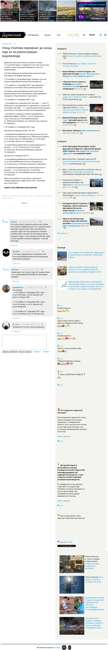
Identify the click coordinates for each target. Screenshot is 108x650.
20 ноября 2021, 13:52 (30, 269)
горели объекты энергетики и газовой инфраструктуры (75, 109)
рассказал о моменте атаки (72, 85)
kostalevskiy (18, 287)
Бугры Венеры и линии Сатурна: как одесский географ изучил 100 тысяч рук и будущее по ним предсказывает (94, 603)
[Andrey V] (5, 272)
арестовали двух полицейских (81, 172)
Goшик (14, 222)
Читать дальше (63, 436)
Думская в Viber (66, 542)
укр (84, 35)
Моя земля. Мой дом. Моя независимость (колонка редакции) (65, 18)
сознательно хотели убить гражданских (76, 224)
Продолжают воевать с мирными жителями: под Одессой (73, 182)
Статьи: (61, 247)
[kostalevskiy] (6, 292)
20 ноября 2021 (7, 44)
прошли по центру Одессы (73, 211)
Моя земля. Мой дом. (72, 130)
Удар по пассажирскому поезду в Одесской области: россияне (75, 221)
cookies (57, 647)
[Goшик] (5, 222)
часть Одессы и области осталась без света (79, 64)
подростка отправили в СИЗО (75, 97)
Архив (47, 35)
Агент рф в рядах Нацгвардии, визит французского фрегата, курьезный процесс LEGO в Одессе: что (82, 148)
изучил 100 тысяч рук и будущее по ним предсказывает (81, 75)
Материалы (33, 35)
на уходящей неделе (82, 153)
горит (65, 120)
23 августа (61, 141)
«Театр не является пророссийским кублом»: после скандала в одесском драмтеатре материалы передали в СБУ (84, 269)
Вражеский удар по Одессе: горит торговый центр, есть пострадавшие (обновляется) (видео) (47, 16)
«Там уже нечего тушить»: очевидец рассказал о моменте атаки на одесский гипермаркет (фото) (27, 16)
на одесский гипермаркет (75, 87)
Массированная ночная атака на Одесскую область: (76, 106)
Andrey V (15, 269)
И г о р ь (16, 324)
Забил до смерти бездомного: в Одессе (79, 94)
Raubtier (16, 251)
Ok (64, 647)
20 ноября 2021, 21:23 (34, 287)
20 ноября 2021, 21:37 (30, 324)
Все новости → (63, 233)
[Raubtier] (6, 256)
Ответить (14, 245)
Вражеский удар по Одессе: (75, 118)
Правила (37, 351)
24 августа (61, 49)
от (75, 164)
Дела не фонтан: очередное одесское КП (79, 159)
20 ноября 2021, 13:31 (31, 251)
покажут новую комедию (84, 195)
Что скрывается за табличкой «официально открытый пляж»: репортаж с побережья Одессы (86, 254)
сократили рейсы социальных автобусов (85, 56)
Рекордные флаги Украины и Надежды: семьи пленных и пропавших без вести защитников (76, 207)
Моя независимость (91, 130)
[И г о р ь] (6, 329)
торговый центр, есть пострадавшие (75, 122)
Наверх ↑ (24, 203)
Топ (58, 35)
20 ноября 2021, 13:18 (28, 222)
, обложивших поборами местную (80, 173)
